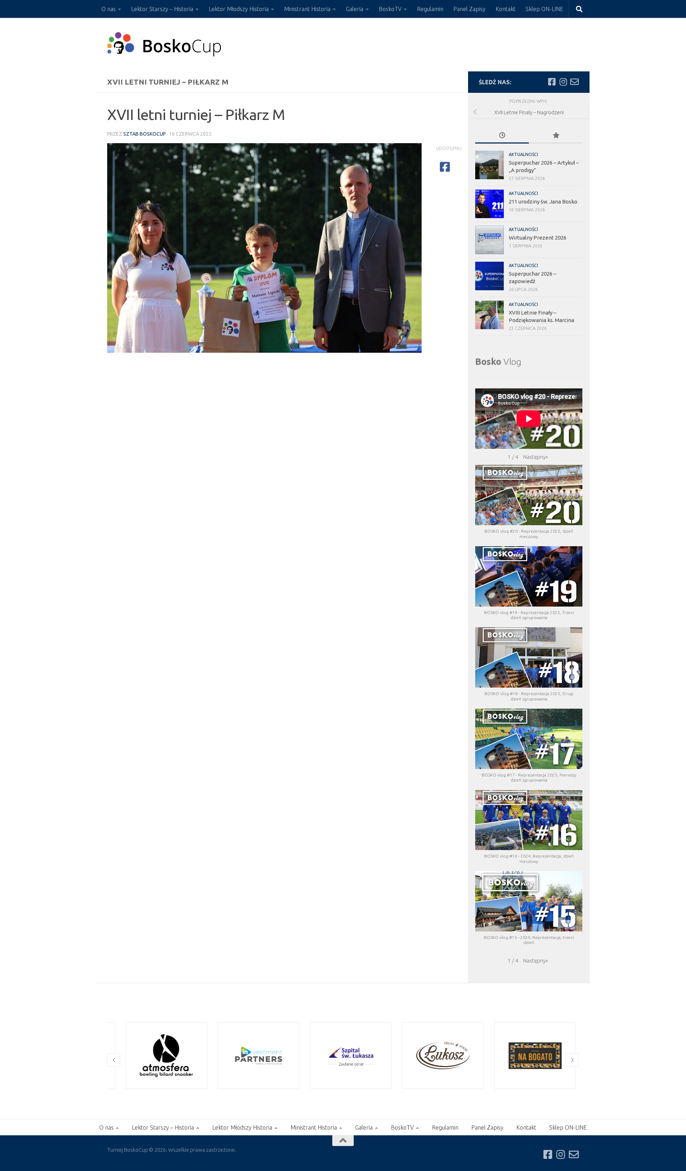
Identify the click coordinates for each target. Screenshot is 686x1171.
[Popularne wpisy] (555, 136)
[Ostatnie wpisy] (502, 136)
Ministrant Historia (307, 9)
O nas (108, 9)
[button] (536, 457)
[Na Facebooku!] (551, 81)
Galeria (354, 9)
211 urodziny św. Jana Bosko (543, 201)
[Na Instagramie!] (563, 81)
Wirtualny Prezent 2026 (537, 238)
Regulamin (430, 9)
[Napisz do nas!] (574, 81)
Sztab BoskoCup (144, 134)
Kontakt (506, 9)
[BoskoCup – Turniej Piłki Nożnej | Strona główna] (164, 44)
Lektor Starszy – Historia (162, 9)
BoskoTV (390, 9)
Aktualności (523, 154)
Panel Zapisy (469, 9)
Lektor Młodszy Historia (239, 9)
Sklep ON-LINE (544, 9)
